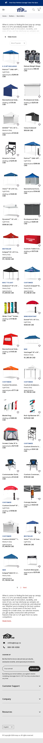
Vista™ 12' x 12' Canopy (32, 539)
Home (4, 16)
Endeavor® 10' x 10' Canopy (10, 286)
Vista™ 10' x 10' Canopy (10, 189)
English (6, 727)
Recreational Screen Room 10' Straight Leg (32, 189)
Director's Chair (9, 158)
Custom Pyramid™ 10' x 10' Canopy (10, 385)
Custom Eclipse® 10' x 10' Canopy (32, 286)
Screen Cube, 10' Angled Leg (10, 443)
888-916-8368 (13, 647)
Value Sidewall (30, 128)
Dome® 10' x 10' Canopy (32, 319)
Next (25, 587)
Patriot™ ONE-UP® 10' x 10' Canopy (10, 69)
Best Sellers (20, 16)
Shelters (11, 16)
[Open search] (33, 10)
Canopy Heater (30, 502)
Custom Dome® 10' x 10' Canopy (10, 505)
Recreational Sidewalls (10, 100)
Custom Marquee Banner (32, 570)
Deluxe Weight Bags (32, 66)
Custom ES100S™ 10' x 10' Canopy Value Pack (10, 539)
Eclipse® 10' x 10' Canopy (10, 252)
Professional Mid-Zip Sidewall (32, 219)
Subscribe (34, 668)
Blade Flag (6, 415)
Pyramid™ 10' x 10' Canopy (10, 219)
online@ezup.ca (14, 643)
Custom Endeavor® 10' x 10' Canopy (32, 385)
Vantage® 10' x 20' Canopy (32, 352)
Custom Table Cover (32, 249)
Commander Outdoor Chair (10, 474)
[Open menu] (3, 10)
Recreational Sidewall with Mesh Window (10, 349)
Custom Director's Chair (32, 446)
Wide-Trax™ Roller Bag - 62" (10, 316)
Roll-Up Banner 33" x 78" (32, 415)
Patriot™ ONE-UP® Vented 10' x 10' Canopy (32, 158)
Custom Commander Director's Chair (32, 474)
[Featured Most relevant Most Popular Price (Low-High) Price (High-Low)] (18, 43)
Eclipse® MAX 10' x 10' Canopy (10, 573)
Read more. (6, 621)
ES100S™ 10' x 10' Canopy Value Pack (10, 128)
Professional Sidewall (32, 100)
